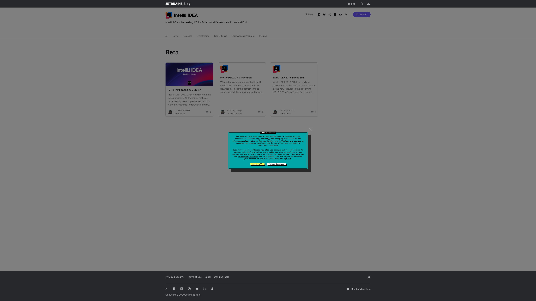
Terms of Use (283, 154)
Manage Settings (276, 164)
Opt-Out (287, 159)
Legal (208, 277)
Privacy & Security (174, 277)
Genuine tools (221, 277)
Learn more (273, 145)
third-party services (248, 157)
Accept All (257, 164)
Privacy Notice (262, 154)
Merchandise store (360, 290)
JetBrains (190, 294)
